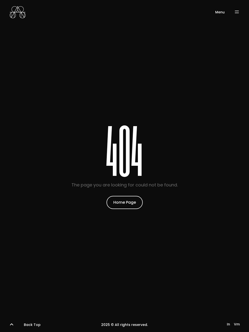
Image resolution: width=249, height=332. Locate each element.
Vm (237, 324)
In (228, 324)
